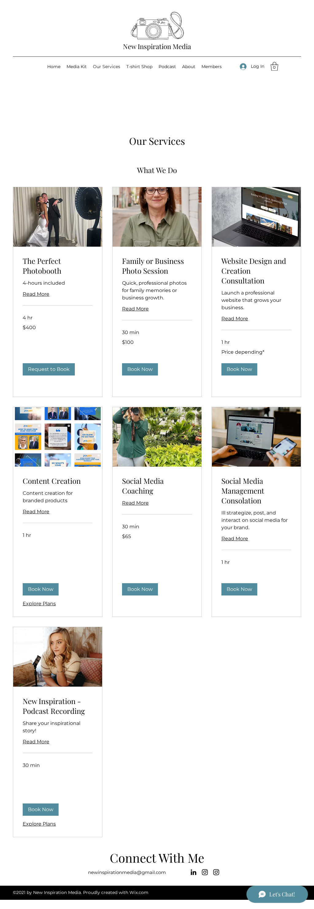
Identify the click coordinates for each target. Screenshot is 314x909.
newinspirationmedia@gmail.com (127, 872)
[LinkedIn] (193, 872)
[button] (274, 66)
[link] (58, 266)
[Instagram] (205, 872)
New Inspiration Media (157, 46)
